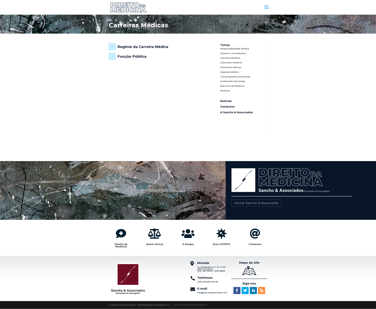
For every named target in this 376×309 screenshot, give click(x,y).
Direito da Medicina (121, 245)
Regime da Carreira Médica (143, 47)
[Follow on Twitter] (245, 290)
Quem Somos (154, 244)
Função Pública (132, 56)
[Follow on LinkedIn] (253, 290)
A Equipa (188, 244)
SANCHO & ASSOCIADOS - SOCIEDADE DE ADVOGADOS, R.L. (141, 305)
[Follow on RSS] (261, 290)
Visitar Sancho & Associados (256, 203)
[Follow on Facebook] (236, 290)
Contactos (255, 244)
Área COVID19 (221, 244)
